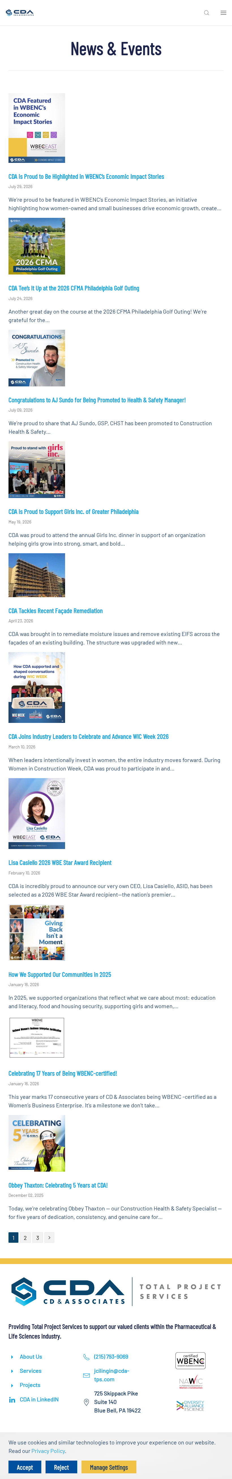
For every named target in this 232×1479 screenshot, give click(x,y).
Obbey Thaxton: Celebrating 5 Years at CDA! (58, 1185)
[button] (206, 13)
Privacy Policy (48, 1450)
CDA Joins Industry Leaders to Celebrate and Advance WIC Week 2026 (88, 736)
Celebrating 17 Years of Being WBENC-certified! (62, 1073)
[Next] (49, 1237)
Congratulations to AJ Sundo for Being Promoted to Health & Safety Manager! (97, 399)
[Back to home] (20, 13)
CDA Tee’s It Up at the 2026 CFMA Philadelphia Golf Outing (73, 288)
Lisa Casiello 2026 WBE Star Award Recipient (59, 862)
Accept (25, 1467)
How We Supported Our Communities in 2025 (59, 974)
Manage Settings (109, 1467)
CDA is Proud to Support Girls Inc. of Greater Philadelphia (73, 511)
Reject (61, 1467)
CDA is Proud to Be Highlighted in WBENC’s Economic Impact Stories (86, 176)
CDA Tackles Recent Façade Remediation (55, 610)
